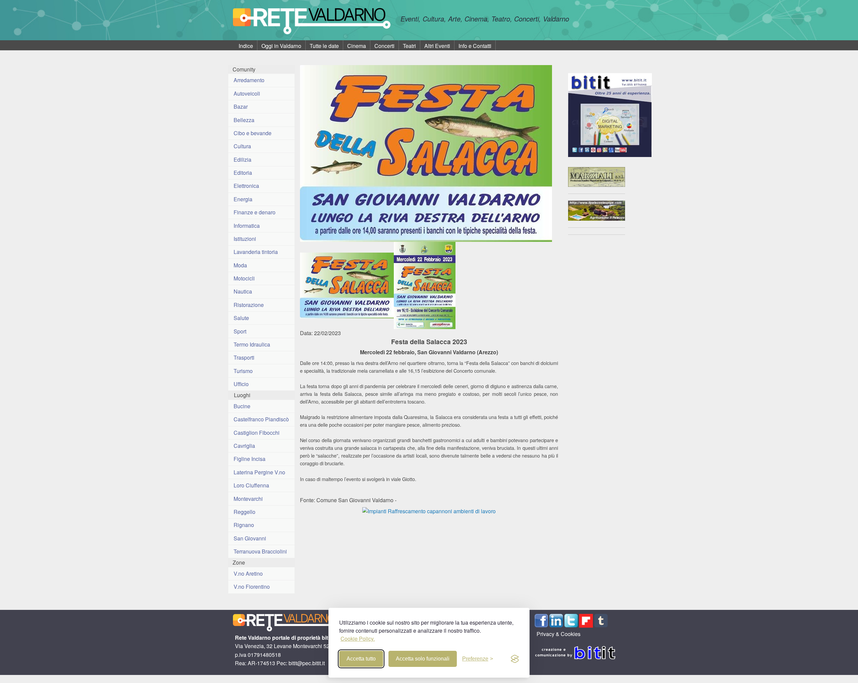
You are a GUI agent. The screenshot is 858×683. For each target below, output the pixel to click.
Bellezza (244, 120)
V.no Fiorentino (252, 586)
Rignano (244, 525)
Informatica (247, 225)
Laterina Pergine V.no (259, 472)
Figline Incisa (249, 459)
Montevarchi (248, 499)
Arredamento (249, 80)
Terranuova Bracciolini (260, 551)
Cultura (242, 146)
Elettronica (246, 186)
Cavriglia (244, 446)
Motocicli (244, 278)
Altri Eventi (437, 46)
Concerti (384, 46)
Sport (240, 331)
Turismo (243, 371)
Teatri (409, 46)
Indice (246, 46)
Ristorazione (249, 305)
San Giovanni (250, 538)
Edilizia (242, 159)
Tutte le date (324, 46)
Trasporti (244, 357)
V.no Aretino (248, 573)
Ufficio (241, 384)
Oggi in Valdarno (281, 46)
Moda (240, 265)
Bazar (241, 106)
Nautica (243, 291)
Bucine (242, 406)
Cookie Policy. (358, 638)
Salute (241, 318)
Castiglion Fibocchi (257, 432)
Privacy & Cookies (558, 634)
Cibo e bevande (252, 133)
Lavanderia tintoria (256, 252)
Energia (243, 199)
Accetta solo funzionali (422, 659)
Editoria (243, 172)
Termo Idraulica (252, 344)
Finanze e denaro (254, 212)
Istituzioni (245, 239)
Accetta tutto (361, 659)
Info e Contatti (474, 46)
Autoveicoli (247, 93)
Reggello (244, 512)
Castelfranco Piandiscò (261, 419)
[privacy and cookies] (515, 659)
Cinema (356, 46)
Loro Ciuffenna (251, 485)
